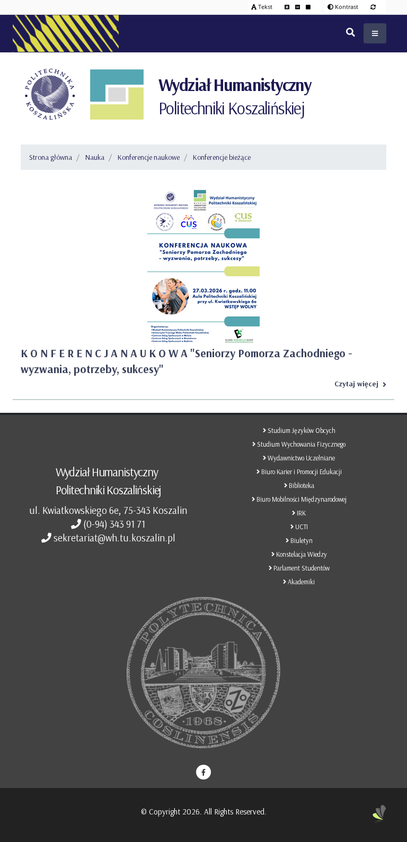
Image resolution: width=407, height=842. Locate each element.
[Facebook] (203, 772)
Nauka (94, 157)
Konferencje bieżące (222, 157)
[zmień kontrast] (373, 7)
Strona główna (50, 157)
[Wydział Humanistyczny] (116, 94)
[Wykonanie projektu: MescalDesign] (379, 818)
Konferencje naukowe (149, 157)
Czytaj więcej (356, 383)
